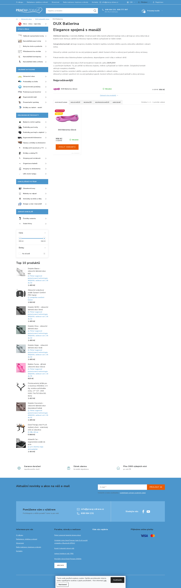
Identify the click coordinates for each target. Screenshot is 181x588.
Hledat (95, 10)
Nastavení (63, 584)
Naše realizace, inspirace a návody (75, 2)
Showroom (55, 2)
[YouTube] (148, 511)
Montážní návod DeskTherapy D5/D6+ (68, 559)
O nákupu (19, 2)
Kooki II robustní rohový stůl (64, 548)
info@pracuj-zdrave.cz (110, 2)
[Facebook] (143, 511)
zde (105, 580)
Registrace (159, 2)
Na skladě (33, 253)
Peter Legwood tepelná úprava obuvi (67, 535)
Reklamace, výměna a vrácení (37, 2)
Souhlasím (117, 580)
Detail (67, 147)
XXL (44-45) (67, 126)
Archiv (60, 565)
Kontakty (95, 2)
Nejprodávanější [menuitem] (102, 102)
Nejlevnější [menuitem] (75, 102)
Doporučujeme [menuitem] (61, 102)
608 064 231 (110, 10)
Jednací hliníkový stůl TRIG (64, 554)
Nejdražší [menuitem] (88, 102)
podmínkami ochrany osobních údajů (133, 493)
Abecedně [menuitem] (117, 102)
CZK (131, 2)
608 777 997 (122, 10)
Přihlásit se (156, 487)
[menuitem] (32, 24)
